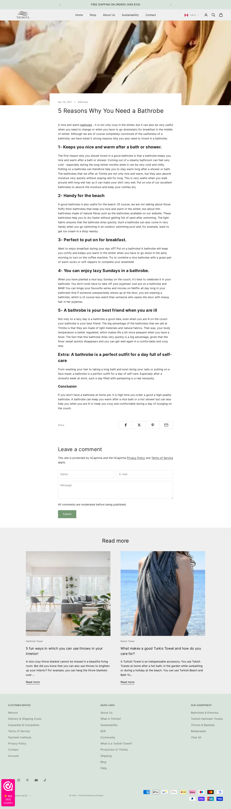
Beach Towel (127, 641)
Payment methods (19, 737)
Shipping (106, 756)
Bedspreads (198, 731)
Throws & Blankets (203, 725)
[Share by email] (166, 425)
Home (79, 15)
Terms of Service (162, 458)
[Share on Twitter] (139, 425)
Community (107, 737)
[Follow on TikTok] (45, 780)
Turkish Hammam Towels (207, 718)
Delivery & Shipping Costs (24, 718)
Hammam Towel (34, 641)
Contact (151, 15)
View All (196, 737)
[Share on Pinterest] (152, 425)
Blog (103, 762)
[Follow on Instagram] (18, 780)
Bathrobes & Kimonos (204, 712)
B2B (103, 731)
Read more (33, 682)
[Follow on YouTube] (36, 780)
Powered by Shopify (94, 795)
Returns (13, 712)
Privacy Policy (136, 458)
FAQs (103, 768)
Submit (67, 514)
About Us (109, 15)
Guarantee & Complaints (23, 725)
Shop (93, 15)
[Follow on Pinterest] (27, 780)
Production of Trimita (114, 749)
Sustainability (130, 15)
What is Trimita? (110, 718)
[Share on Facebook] (125, 425)
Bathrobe (83, 102)
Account (13, 756)
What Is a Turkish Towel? (116, 743)
